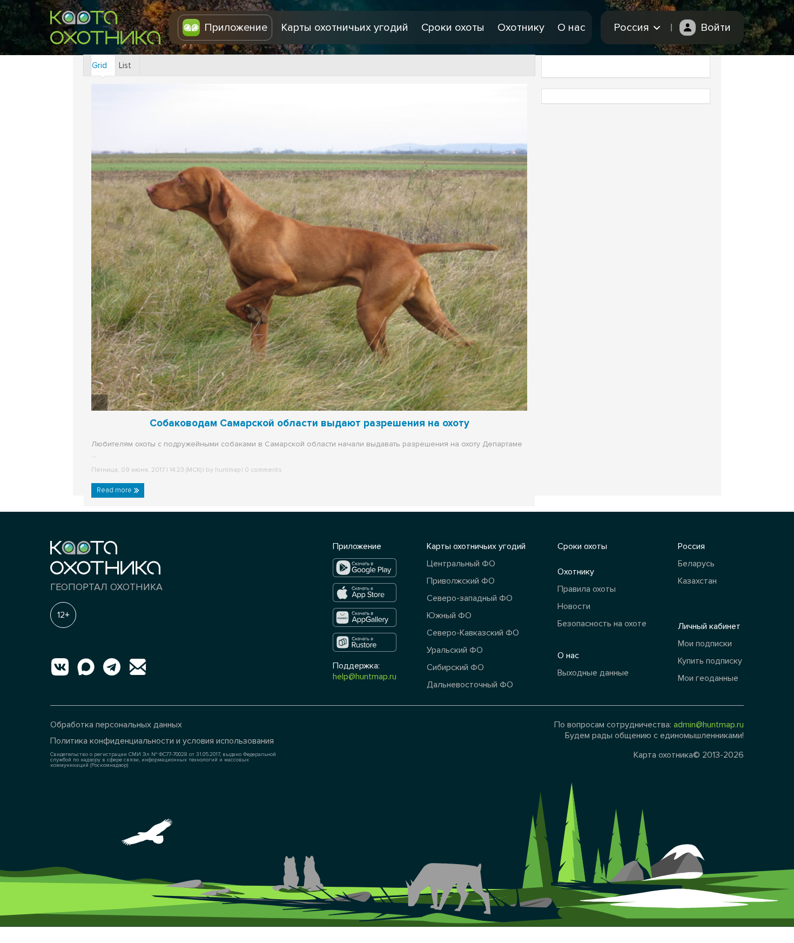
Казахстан (697, 581)
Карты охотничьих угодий (344, 27)
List (125, 65)
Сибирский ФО (455, 667)
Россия (691, 546)
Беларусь (696, 563)
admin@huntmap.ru (709, 724)
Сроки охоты (453, 27)
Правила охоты (586, 589)
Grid (99, 65)
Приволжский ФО (461, 581)
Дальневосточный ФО (470, 684)
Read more (115, 490)
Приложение (235, 27)
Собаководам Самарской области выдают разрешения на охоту (309, 423)
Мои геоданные (708, 678)
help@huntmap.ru (364, 676)
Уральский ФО (455, 650)
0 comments (262, 470)
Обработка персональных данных (116, 724)
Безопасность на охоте (602, 623)
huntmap (227, 470)
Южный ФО (449, 615)
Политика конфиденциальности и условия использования (162, 740)
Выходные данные (593, 672)
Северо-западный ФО (470, 598)
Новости (573, 606)
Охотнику (520, 27)
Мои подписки (705, 643)
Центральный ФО (461, 563)
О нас (571, 27)
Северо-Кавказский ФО (473, 632)
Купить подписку (710, 661)
